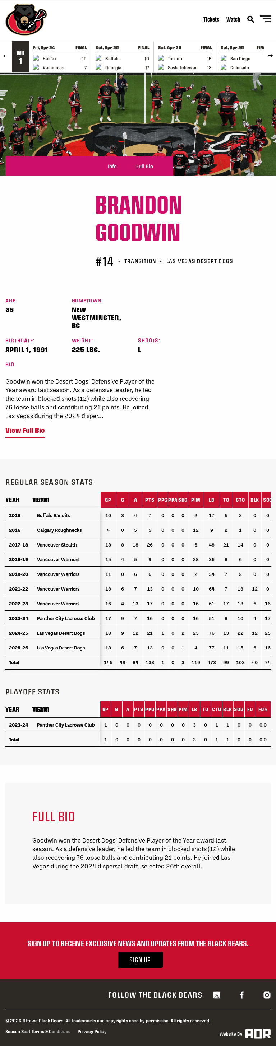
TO (226, 499)
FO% (263, 709)
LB (212, 499)
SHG (183, 499)
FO (250, 709)
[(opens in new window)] (216, 995)
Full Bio (144, 166)
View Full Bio (25, 430)
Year (12, 499)
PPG (162, 499)
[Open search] (250, 19)
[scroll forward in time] (270, 56)
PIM (196, 499)
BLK (254, 499)
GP (108, 499)
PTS (149, 499)
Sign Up (140, 959)
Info (112, 166)
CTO (240, 499)
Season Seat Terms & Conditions (37, 1031)
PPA (172, 499)
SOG (267, 499)
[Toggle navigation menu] (265, 19)
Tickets (211, 19)
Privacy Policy (92, 1031)
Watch (233, 19)
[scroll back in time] (6, 56)
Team (40, 499)
